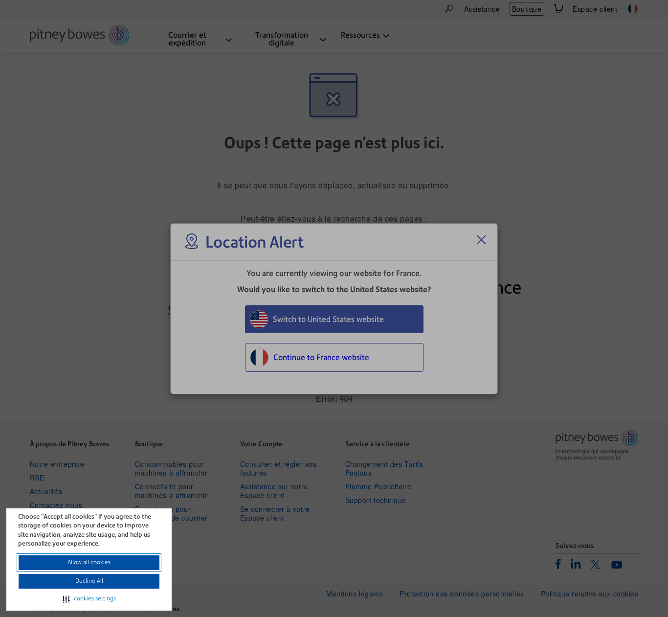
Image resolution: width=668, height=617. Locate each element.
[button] (89, 599)
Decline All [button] (89, 580)
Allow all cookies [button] (89, 562)
